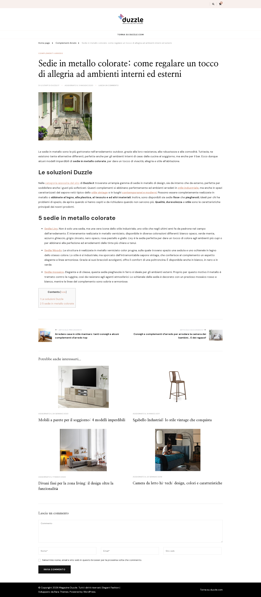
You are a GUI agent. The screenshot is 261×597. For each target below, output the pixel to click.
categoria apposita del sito (62, 183)
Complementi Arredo (50, 53)
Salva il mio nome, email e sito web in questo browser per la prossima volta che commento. (92, 560)
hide (63, 292)
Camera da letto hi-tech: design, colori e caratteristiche (177, 483)
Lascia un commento (108, 85)
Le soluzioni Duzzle (51, 299)
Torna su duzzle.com (130, 34)
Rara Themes (61, 591)
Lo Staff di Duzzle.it (50, 85)
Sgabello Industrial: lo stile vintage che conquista (172, 420)
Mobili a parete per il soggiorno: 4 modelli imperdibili (81, 420)
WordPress (89, 591)
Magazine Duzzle (68, 587)
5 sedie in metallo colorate (57, 303)
